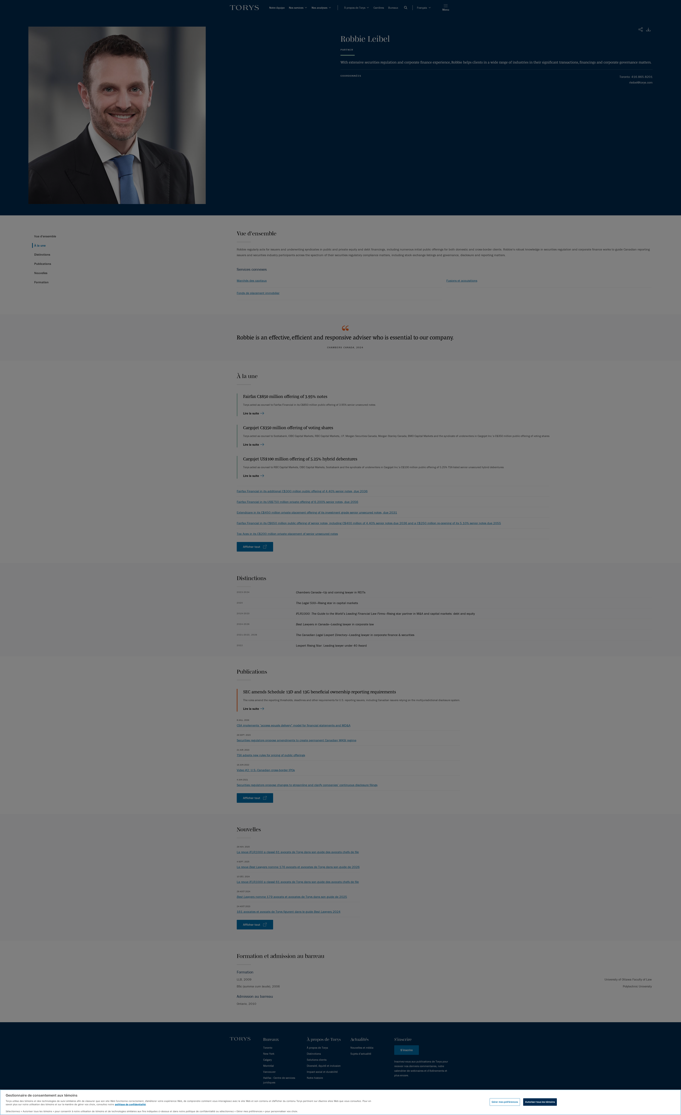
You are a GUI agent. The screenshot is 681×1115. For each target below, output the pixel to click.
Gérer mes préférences (505, 1101)
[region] (340, 1102)
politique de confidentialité (130, 1104)
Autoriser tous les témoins (540, 1101)
